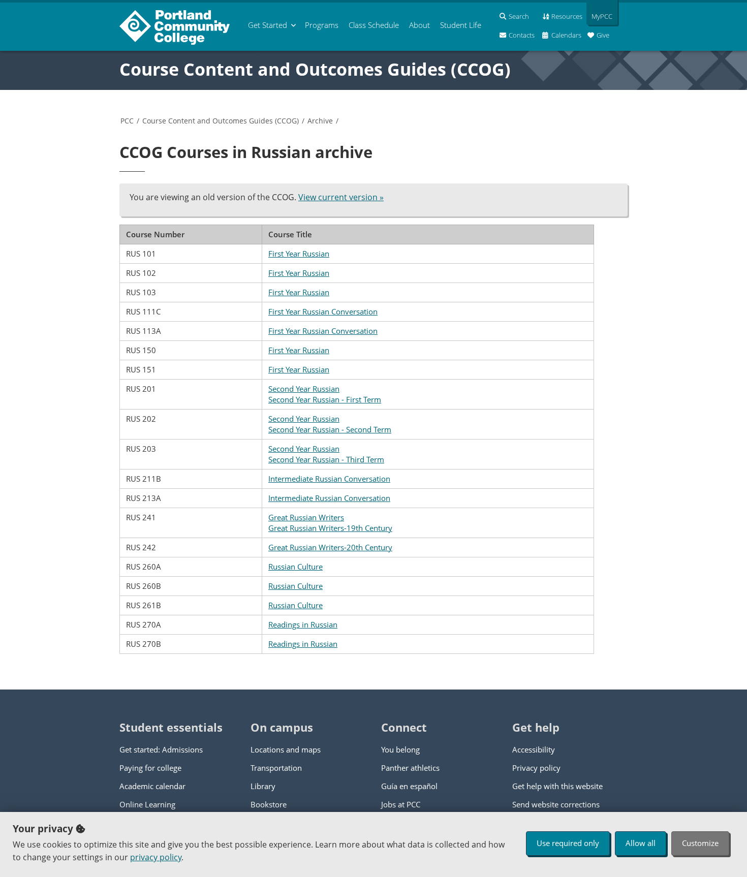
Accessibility (533, 749)
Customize (700, 843)
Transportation (276, 768)
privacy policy (155, 857)
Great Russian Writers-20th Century (330, 547)
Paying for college (150, 768)
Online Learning (147, 804)
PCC (127, 121)
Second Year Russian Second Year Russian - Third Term (326, 454)
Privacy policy (536, 768)
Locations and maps (286, 749)
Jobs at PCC (400, 804)
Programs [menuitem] (321, 25)
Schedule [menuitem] (374, 25)
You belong (400, 749)
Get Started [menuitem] (267, 25)
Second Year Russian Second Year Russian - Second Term (329, 424)
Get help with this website (557, 786)
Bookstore (269, 804)
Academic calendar (152, 786)
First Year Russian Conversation (323, 311)
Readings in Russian (302, 624)
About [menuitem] (419, 25)
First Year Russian (298, 253)
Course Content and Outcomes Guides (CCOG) (315, 69)
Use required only (568, 843)
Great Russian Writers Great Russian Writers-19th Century (330, 522)
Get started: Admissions (161, 749)
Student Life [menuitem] (460, 25)
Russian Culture (295, 566)
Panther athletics (410, 768)
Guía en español (409, 786)
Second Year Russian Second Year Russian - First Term (324, 394)
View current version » (341, 197)
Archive (320, 121)
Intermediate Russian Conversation (329, 479)
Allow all (641, 843)
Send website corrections (556, 804)
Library (263, 786)
